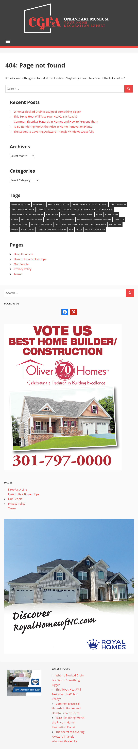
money (35, 224)
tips (71, 229)
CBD (56, 204)
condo (103, 204)
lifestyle (119, 219)
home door (111, 214)
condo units (71, 209)
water (88, 229)
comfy (93, 204)
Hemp (90, 214)
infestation (51, 219)
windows (99, 229)
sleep (40, 229)
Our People (21, 264)
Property (100, 224)
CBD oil (65, 204)
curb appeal (106, 209)
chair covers (79, 204)
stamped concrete (55, 229)
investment (67, 219)
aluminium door (20, 204)
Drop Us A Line (23, 254)
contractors (89, 209)
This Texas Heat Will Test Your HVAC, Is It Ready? (45, 116)
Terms (18, 274)
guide (81, 214)
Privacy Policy (22, 269)
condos (41, 209)
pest (57, 224)
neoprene (46, 224)
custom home (19, 214)
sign (31, 229)
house (14, 219)
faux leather (68, 214)
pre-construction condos (77, 224)
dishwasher (36, 214)
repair (14, 229)
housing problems (31, 219)
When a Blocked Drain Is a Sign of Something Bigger (47, 112)
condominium (118, 204)
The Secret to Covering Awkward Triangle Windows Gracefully (54, 132)
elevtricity (52, 214)
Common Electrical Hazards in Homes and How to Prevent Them (56, 121)
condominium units (22, 209)
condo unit (55, 209)
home (99, 214)
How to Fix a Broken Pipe (30, 259)
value (79, 229)
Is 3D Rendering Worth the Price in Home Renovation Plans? (53, 126)
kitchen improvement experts (94, 219)
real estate (115, 224)
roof (23, 229)
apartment (39, 204)
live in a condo (19, 224)
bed (50, 204)
